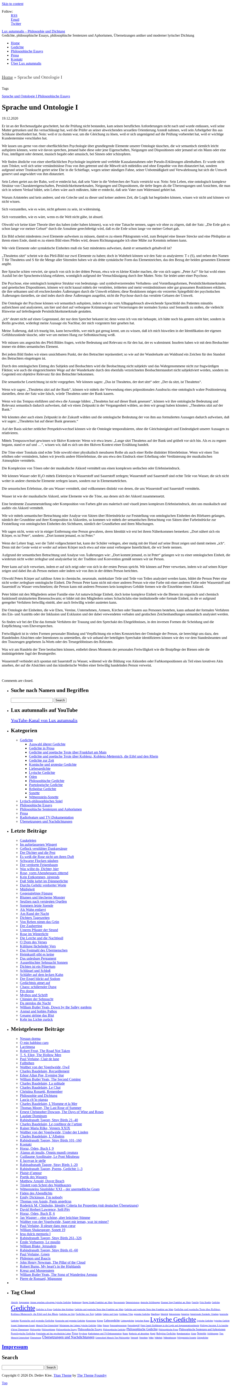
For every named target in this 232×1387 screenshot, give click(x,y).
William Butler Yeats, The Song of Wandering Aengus (58, 1274)
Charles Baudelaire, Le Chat (40, 1087)
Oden (33, 777)
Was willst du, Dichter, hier (39, 869)
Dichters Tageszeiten (35, 918)
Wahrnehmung (169, 1337)
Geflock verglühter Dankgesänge (43, 848)
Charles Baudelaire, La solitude (42, 1083)
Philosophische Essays (27, 51)
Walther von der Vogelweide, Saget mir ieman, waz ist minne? (64, 1222)
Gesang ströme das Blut (37, 1015)
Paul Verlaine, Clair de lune (39, 1059)
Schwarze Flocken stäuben (39, 861)
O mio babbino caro (34, 1043)
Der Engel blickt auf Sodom (40, 979)
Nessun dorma (30, 1039)
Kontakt (16, 59)
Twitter (16, 24)
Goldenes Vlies (126, 1314)
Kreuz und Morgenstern (37, 1270)
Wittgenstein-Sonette (43, 797)
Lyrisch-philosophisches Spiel (41, 801)
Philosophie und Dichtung (38, 1095)
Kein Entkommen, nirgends (39, 877)
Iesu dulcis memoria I (35, 1234)
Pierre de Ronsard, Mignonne (41, 1279)
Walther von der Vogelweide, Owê (45, 1067)
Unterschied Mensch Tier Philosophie (112, 1337)
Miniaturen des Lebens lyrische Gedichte (77, 1325)
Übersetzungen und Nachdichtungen (46, 821)
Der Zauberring (31, 926)
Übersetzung (35, 1337)
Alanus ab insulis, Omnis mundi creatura (49, 1152)
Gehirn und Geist (110, 1314)
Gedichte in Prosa (41, 748)
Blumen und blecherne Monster (42, 897)
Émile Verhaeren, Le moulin (40, 1242)
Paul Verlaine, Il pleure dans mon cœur (47, 1226)
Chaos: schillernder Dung (38, 987)
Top (4, 1383)
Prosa (15, 55)
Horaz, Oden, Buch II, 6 (37, 1213)
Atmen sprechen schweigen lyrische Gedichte (50, 1302)
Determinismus (133, 1302)
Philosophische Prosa (168, 1329)
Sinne (193, 1333)
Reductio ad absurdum (139, 1333)
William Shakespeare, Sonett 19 (42, 1230)
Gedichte (17, 47)
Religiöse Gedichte (42, 789)
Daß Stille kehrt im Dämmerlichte (44, 881)
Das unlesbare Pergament (38, 958)
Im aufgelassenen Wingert (38, 844)
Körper (100, 1320)
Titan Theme (62, 1375)
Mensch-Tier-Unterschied (47, 1325)
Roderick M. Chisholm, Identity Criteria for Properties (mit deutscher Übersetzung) (79, 1205)
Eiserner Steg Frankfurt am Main (176, 1302)
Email (15, 19)
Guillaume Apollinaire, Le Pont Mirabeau (49, 1157)
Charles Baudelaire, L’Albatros (42, 1136)
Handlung (155, 1314)
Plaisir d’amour (31, 1173)
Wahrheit (158, 1337)
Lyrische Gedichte (42, 773)
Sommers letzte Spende (36, 905)
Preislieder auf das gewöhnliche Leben (53, 1333)
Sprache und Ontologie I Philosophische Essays (36, 96)
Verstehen (143, 1337)
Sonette (34, 793)
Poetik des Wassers (33, 1177)
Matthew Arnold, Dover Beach (42, 1181)
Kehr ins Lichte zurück (36, 1019)
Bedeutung (77, 1302)
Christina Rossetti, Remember (41, 1091)
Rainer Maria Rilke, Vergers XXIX (45, 1128)
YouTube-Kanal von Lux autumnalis (44, 720)
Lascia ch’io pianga (34, 1100)
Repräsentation (183, 1333)
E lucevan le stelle (33, 1161)
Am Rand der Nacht (34, 914)
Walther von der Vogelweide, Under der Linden (54, 1132)
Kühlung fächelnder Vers (38, 946)
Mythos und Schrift (34, 995)
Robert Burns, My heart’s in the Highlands (50, 1266)
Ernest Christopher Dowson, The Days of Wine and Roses (62, 1112)
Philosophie (35, 1329)
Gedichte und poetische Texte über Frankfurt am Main (67, 752)
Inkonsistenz (174, 1314)
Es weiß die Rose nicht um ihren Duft (47, 857)
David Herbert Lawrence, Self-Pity (45, 1209)
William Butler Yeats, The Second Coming (50, 1079)
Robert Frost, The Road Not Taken (45, 1051)
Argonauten (24, 1302)
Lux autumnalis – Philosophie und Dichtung (33, 31)
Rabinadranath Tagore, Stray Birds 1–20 (49, 1165)
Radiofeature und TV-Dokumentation (47, 817)
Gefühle (98, 1314)
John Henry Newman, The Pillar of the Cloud (52, 1262)
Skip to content (12, 4)
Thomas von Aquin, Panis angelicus (45, 1201)
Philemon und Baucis (35, 1258)
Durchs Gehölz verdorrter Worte (43, 885)
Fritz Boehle (205, 1302)
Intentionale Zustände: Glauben (204, 1314)
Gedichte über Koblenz (63, 1309)
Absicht (14, 1302)
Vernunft (134, 1337)
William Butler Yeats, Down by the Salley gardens (56, 1007)
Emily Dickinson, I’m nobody (41, 1197)
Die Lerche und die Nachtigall (41, 938)
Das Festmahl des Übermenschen (44, 950)
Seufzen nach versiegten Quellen (43, 901)
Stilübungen (212, 1333)
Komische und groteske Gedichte (53, 764)
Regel (152, 1333)
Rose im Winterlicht (34, 934)
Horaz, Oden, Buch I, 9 (37, 1148)
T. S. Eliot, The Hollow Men (40, 1055)
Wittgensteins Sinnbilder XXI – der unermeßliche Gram (59, 1189)
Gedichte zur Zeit (41, 760)
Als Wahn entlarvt (33, 909)
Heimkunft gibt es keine (37, 954)
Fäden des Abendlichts (36, 1193)
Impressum (15, 1347)
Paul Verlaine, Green (35, 1254)
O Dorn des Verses (33, 942)
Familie (195, 1302)
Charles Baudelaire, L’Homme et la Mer (48, 1104)
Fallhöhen (27, 1063)
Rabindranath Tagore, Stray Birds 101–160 (51, 1140)
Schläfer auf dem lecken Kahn (41, 975)
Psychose (83, 1333)
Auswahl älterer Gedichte (47, 744)
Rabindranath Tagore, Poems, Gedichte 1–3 (51, 1169)
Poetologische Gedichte (46, 785)
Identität (164, 1314)
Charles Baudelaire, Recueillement (44, 1071)
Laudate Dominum (33, 1116)
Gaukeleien (28, 840)
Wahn (151, 1337)
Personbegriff (134, 1325)
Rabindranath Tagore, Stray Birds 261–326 (51, 1238)
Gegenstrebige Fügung (36, 893)
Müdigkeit (27, 889)
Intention (185, 1314)
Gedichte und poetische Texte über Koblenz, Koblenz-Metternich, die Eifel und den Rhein (93, 756)
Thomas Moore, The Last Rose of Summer (50, 1108)
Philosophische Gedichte (46, 781)
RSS (14, 15)
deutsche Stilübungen (150, 1302)
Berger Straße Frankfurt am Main (97, 1302)
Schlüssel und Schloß (35, 971)
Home (15, 43)
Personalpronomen (118, 1325)
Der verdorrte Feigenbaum (39, 865)
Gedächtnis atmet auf (35, 983)
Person (106, 1325)
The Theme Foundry (92, 1375)
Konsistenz (91, 1320)
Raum (125, 1333)
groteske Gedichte (142, 1314)
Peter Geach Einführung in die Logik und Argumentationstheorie (169, 1325)
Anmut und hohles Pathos (38, 1011)
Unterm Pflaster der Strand (39, 930)
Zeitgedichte (202, 1337)
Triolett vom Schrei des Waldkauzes (45, 1185)
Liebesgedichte (40, 768)
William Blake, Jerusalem (38, 1246)
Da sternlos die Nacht (35, 1003)
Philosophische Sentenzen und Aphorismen (51, 809)
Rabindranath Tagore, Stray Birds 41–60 (49, 1250)
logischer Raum (142, 1320)
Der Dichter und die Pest (37, 853)
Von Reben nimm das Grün (39, 922)
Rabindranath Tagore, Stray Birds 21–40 (49, 1120)
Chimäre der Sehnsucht (36, 999)
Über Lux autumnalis (26, 63)
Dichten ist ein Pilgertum (37, 966)
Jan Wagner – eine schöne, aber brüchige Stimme (55, 1218)
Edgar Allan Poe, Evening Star (42, 1075)
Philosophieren (48, 1329)
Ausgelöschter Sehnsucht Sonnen (44, 962)
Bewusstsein (119, 1302)
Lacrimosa (27, 1047)
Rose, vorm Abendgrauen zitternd (44, 873)
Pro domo (27, 991)
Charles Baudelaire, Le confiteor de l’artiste (51, 1124)
